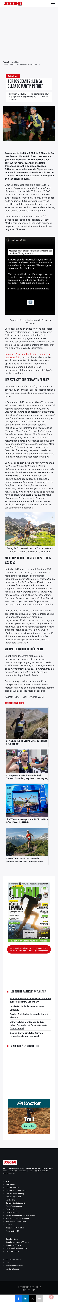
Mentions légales (12, 1269)
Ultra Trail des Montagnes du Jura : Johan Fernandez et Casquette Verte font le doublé (28, 1025)
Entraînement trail (12, 1212)
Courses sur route (12, 1187)
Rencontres (10, 1184)
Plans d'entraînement (14, 1206)
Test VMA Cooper (12, 1251)
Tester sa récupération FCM (16, 1248)
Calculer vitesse (12, 1239)
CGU (7, 1262)
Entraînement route (13, 1209)
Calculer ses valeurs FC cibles (17, 1242)
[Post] (32, 1298)
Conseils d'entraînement (15, 1203)
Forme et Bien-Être (13, 1231)
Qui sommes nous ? (13, 1259)
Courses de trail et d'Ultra (15, 1190)
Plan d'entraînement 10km (16, 1222)
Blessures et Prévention (15, 1228)
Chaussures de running (15, 1194)
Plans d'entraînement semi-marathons (20, 1215)
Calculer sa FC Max (13, 1245)
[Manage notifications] (51, 1297)
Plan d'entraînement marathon (17, 1218)
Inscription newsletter (14, 1266)
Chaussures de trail (13, 1197)
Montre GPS (10, 1200)
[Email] (39, 1298)
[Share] (18, 1298)
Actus (8, 1181)
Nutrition (9, 1225)
